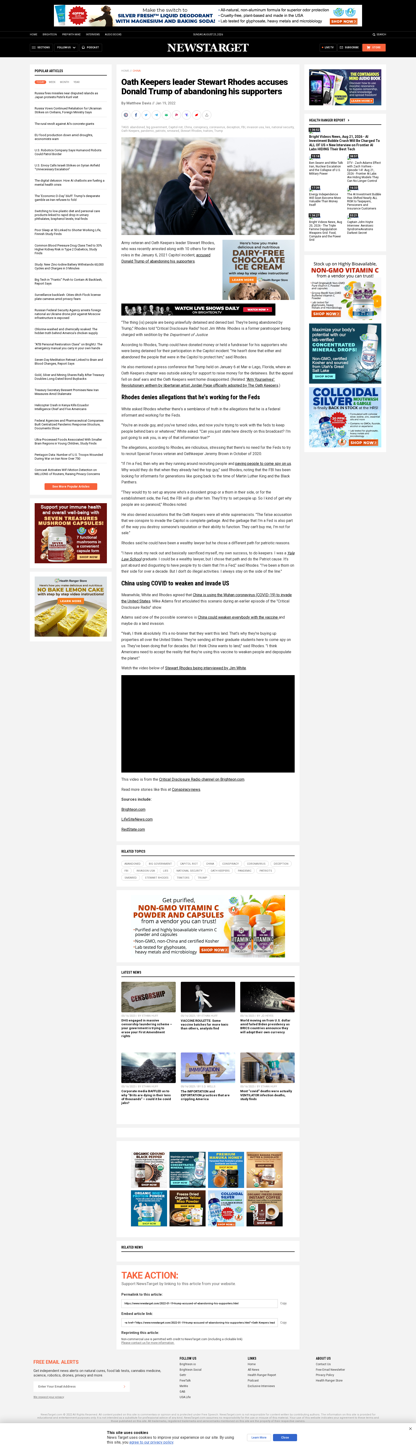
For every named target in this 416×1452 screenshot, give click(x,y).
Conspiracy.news (186, 789)
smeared (173, 131)
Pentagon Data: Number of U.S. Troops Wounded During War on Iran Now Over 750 (69, 456)
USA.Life (185, 1397)
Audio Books (113, 34)
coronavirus (217, 127)
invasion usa (255, 127)
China (137, 70)
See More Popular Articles (71, 486)
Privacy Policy (325, 1375)
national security (283, 127)
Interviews (93, 34)
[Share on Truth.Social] (187, 115)
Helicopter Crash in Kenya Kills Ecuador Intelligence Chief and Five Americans (62, 407)
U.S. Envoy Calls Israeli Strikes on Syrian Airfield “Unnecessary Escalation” (67, 167)
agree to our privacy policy (151, 1442)
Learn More (259, 1437)
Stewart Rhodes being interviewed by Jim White (205, 668)
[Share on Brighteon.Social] (126, 115)
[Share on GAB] (167, 115)
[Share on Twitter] (147, 115)
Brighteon (50, 34)
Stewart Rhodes (191, 131)
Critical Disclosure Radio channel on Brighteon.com (201, 779)
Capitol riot (176, 127)
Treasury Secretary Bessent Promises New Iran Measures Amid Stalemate (67, 392)
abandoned (137, 127)
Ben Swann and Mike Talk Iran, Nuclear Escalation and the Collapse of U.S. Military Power (326, 168)
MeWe (184, 1386)
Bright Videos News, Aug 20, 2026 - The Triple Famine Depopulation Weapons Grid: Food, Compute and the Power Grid (325, 230)
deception (233, 127)
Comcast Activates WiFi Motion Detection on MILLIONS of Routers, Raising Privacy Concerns (67, 472)
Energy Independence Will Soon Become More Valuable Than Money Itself (325, 200)
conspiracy (200, 127)
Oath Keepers (130, 131)
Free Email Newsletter (330, 1369)
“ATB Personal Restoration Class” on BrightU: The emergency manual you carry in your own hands (68, 346)
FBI (243, 127)
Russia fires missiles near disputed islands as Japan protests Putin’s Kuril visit (66, 95)
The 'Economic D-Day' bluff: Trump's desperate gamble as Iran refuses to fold (67, 198)
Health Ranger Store (329, 1380)
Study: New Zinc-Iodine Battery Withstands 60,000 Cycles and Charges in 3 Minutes (69, 266)
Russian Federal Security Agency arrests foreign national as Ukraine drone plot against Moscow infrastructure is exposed (68, 314)
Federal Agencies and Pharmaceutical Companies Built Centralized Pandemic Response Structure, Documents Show (69, 424)
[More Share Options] (207, 115)
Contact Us (323, 1364)
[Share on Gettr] (197, 115)
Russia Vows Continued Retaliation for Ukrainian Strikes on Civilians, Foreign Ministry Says (68, 110)
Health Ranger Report (327, 120)
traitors (208, 131)
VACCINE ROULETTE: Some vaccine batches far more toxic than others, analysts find (204, 1024)
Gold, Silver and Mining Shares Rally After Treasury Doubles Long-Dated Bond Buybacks (69, 376)
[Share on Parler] (177, 115)
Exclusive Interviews (261, 1386)
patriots (161, 131)
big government (156, 127)
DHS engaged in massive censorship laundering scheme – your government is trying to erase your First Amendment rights (146, 1028)
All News (253, 1369)
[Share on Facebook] (136, 115)
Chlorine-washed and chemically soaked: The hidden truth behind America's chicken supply (66, 331)
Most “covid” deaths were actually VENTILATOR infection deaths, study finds (266, 1095)
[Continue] (124, 1386)
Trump (218, 131)
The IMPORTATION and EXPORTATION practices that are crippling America (205, 1095)
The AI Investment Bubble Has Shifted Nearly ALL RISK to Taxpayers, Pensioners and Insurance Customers (364, 201)
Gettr (183, 1375)
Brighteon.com (133, 809)
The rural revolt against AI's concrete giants (64, 124)
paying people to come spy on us (263, 463)
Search (381, 34)
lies (267, 127)
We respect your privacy (48, 1397)
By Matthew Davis (136, 103)
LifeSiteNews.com (137, 819)
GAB (182, 1391)
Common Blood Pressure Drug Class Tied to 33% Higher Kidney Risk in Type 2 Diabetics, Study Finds (68, 249)
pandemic (147, 131)
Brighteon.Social (191, 1369)
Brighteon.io (188, 1364)
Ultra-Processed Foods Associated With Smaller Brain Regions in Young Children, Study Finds (68, 441)
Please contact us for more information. (148, 1342)
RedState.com (133, 829)
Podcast (253, 1380)
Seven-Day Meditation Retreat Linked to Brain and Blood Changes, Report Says (69, 361)
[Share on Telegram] (157, 115)
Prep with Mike (71, 34)
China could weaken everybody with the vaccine (238, 617)
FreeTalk (185, 1380)
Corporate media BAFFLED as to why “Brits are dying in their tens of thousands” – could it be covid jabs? (146, 1096)
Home (33, 34)
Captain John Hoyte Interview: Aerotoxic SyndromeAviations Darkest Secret (360, 227)
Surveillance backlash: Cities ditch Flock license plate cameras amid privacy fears (68, 296)
